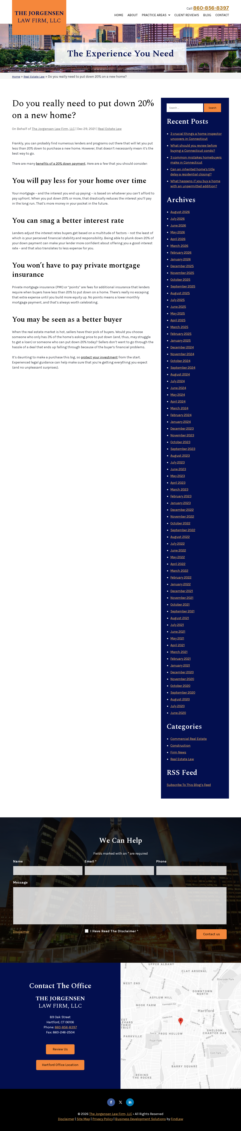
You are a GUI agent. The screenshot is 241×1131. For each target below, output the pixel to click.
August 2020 (180, 699)
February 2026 (180, 252)
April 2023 (177, 483)
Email (90, 861)
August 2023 (180, 456)
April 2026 (177, 239)
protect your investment (99, 357)
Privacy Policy (102, 1119)
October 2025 (180, 280)
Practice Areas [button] (154, 15)
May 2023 (177, 476)
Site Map (83, 1119)
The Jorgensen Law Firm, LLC (53, 129)
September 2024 (182, 368)
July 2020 (177, 706)
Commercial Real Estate (188, 739)
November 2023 (182, 435)
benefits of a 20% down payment (60, 164)
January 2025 (180, 340)
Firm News (178, 752)
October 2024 (180, 361)
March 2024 (179, 408)
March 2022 (179, 571)
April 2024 (177, 401)
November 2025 (182, 273)
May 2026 (177, 232)
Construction (180, 745)
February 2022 (180, 577)
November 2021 (181, 598)
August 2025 (180, 293)
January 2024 (180, 422)
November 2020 (182, 679)
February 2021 (180, 659)
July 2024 (177, 381)
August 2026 (180, 212)
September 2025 (182, 286)
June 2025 (178, 307)
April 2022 (177, 564)
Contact (222, 15)
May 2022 (177, 557)
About (132, 15)
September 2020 (182, 692)
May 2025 (177, 313)
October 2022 (180, 523)
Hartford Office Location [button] (60, 1065)
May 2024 (177, 395)
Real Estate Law (110, 129)
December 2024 (182, 347)
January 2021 (180, 665)
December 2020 (182, 672)
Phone (161, 861)
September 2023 (182, 449)
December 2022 (182, 510)
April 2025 (177, 320)
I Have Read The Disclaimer (114, 931)
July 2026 (177, 219)
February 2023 (180, 496)
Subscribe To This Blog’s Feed (189, 785)
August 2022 (180, 537)
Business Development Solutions (140, 1119)
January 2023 (180, 503)
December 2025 (182, 266)
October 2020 (180, 686)
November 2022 (182, 516)
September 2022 (182, 530)
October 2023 (180, 442)
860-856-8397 (211, 8)
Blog (207, 15)
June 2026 (178, 225)
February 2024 (180, 415)
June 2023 (178, 469)
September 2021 (182, 611)
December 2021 (181, 591)
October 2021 (180, 604)
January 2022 (180, 584)
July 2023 (177, 462)
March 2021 (179, 652)
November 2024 (182, 354)
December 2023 (182, 428)
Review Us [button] (60, 1049)
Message (20, 882)
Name (18, 861)
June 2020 (178, 713)
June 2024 (178, 388)
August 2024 (180, 374)
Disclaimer (21, 932)
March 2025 (179, 327)
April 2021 (177, 645)
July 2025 (177, 300)
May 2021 (177, 638)
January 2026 (180, 259)
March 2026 (179, 246)
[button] (237, 1103)
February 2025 (180, 334)
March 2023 (179, 489)
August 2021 (179, 618)
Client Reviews (186, 15)
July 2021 (177, 625)
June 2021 (177, 632)
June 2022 (178, 550)
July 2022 (177, 544)
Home (118, 15)
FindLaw (177, 1119)
